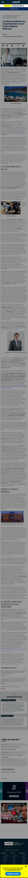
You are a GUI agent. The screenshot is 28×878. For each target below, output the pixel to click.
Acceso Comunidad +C (18, 5)
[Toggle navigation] (3, 2)
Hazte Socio (7, 5)
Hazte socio (13, 874)
